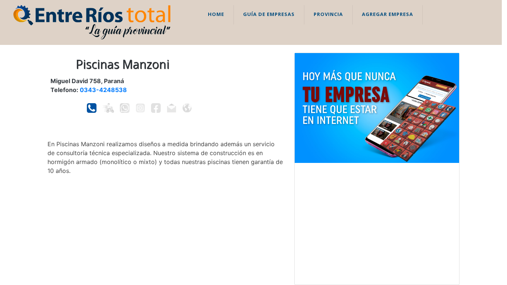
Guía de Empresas (269, 14)
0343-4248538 (103, 90)
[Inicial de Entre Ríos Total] (91, 22)
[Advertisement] (377, 224)
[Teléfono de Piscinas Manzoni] (91, 108)
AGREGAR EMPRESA (387, 14)
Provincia (328, 14)
